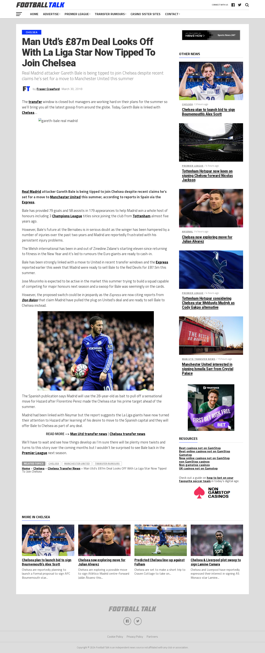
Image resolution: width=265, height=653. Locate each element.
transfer (35, 101)
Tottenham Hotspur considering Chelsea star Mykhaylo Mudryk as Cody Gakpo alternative (208, 303)
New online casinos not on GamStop (204, 458)
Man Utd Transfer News (198, 359)
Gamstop (185, 454)
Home (34, 14)
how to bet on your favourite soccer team (206, 479)
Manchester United (65, 197)
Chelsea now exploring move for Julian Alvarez (207, 239)
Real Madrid (31, 191)
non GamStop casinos (194, 461)
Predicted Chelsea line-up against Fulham (159, 562)
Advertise (51, 14)
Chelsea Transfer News (64, 468)
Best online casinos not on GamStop (204, 451)
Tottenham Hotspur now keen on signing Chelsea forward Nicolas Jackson (207, 175)
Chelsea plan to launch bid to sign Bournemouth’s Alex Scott (208, 111)
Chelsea (28, 112)
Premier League (77, 14)
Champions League (67, 216)
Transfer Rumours (110, 14)
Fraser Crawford (48, 89)
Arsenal (187, 231)
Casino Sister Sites (145, 14)
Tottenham (142, 216)
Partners (152, 636)
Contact (171, 14)
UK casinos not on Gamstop (198, 468)
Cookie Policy (115, 636)
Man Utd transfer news (88, 433)
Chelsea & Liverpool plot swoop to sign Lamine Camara (216, 562)
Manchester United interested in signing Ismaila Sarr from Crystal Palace (207, 369)
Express (28, 202)
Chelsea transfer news (127, 433)
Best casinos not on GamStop (200, 448)
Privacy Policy (135, 636)
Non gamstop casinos (194, 464)
